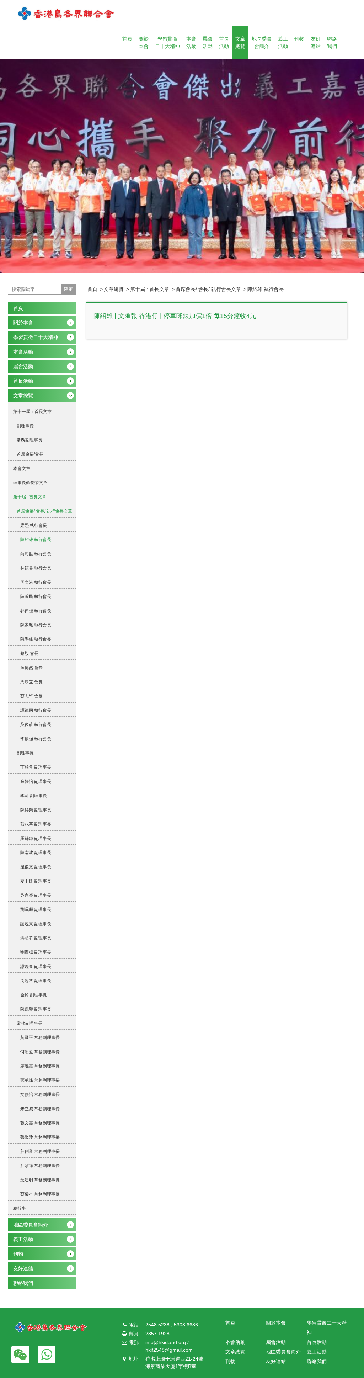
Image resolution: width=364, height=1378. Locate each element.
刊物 (299, 39)
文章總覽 (240, 42)
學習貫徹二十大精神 (167, 42)
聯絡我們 (332, 42)
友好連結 (316, 42)
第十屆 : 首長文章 (149, 289)
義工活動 (283, 42)
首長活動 (224, 42)
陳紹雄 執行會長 (265, 289)
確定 (68, 289)
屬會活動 (208, 42)
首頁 (127, 39)
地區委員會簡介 (262, 42)
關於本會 (144, 42)
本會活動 (191, 42)
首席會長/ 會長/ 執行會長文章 (208, 289)
